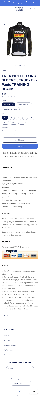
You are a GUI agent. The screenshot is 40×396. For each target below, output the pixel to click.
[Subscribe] (31, 368)
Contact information (11, 355)
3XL (13, 122)
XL (32, 117)
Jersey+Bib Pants (10, 109)
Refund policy (9, 350)
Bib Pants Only (23, 104)
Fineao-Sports (16, 395)
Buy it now (20, 146)
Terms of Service (10, 345)
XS (5, 117)
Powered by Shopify (27, 395)
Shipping (4, 96)
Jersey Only (8, 104)
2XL (5, 122)
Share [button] (6, 315)
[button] (4, 8)
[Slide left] (15, 65)
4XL (22, 122)
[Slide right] (24, 65)
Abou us (7, 340)
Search (6, 335)
